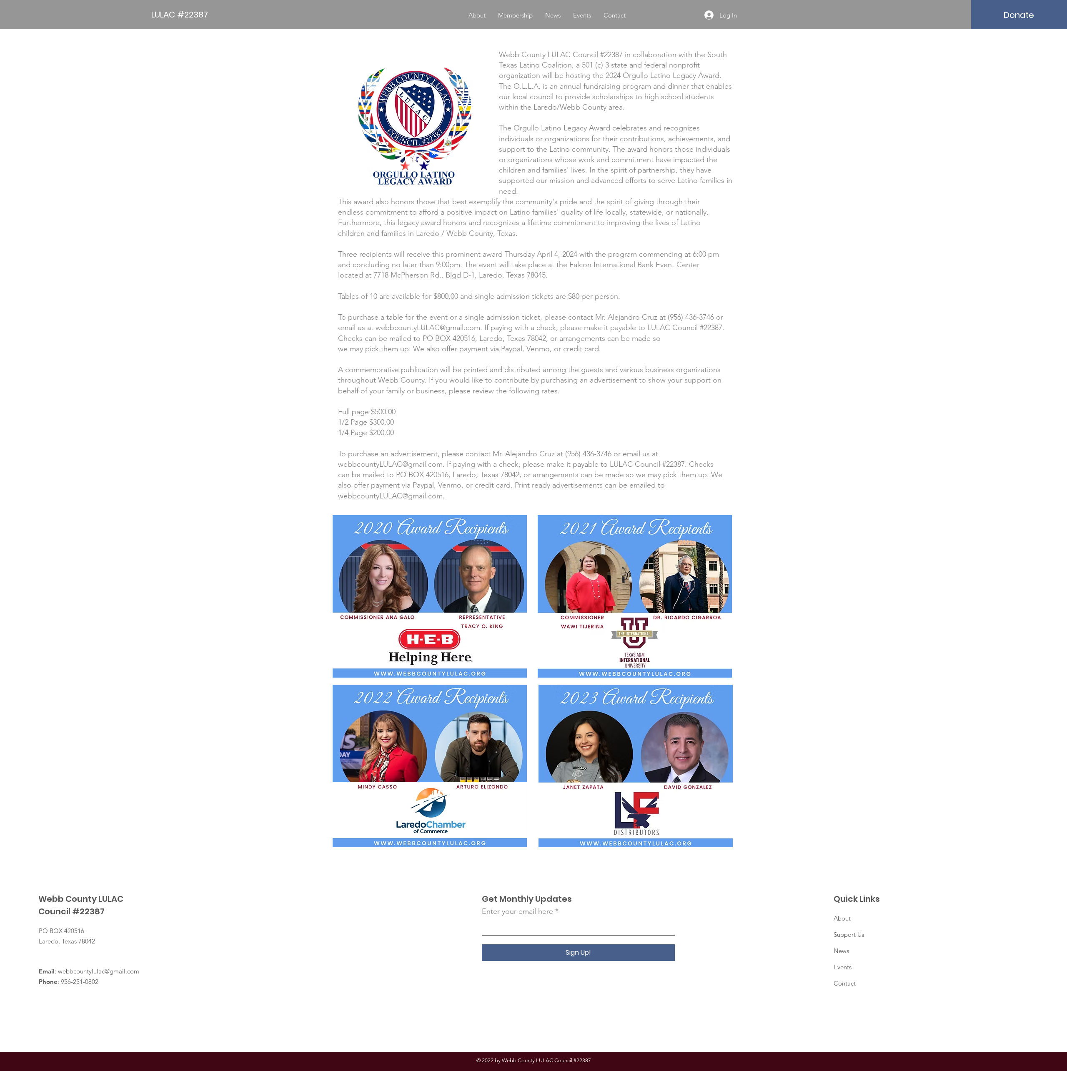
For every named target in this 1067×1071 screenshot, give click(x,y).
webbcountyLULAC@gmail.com (390, 464)
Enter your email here (517, 911)
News (841, 951)
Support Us (849, 934)
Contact (845, 983)
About (842, 918)
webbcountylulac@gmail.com (98, 971)
